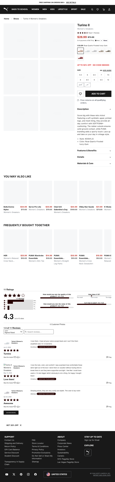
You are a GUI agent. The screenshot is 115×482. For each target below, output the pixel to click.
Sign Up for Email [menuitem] (91, 440)
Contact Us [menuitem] (9, 440)
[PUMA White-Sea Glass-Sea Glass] (87, 51)
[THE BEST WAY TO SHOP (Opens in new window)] (87, 452)
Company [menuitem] (62, 440)
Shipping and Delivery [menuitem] (13, 443)
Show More (11, 413)
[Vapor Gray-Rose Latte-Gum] (101, 51)
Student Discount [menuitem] (11, 456)
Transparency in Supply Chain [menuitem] (14, 463)
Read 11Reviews (93, 33)
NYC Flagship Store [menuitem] (66, 459)
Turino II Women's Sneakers (17, 342)
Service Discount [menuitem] (11, 453)
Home (6, 19)
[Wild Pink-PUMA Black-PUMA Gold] (80, 57)
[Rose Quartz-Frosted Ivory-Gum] (80, 51)
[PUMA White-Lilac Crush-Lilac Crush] (94, 51)
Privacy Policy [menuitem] (38, 449)
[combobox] (13, 331)
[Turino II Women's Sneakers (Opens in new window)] (7, 343)
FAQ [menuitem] (33, 440)
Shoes (16, 19)
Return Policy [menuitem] (10, 446)
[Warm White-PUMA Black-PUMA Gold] (108, 51)
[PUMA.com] (5, 9)
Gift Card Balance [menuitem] (12, 449)
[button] (20, 301)
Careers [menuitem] (61, 456)
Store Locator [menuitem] (38, 443)
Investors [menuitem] (61, 449)
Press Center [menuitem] (63, 446)
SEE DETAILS (71, 2)
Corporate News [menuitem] (65, 443)
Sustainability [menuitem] (63, 453)
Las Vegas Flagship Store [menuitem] (68, 462)
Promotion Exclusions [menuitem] (41, 453)
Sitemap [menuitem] (35, 462)
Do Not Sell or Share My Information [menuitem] (42, 457)
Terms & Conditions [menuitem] (40, 446)
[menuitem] (20, 9)
